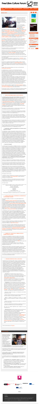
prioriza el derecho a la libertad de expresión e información (13, 32)
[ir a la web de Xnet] (19, 379)
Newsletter (32, 48)
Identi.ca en (33, 41)
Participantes (26, 8)
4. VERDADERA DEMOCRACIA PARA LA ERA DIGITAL (13, 258)
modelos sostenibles (12, 52)
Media (31, 8)
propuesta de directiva (12, 208)
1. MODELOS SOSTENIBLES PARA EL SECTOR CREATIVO (13, 95)
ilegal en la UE (23, 30)
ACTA (23, 27)
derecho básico (7, 30)
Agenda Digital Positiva (18, 62)
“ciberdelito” (21, 58)
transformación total (5, 85)
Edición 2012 (4, 12)
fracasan (17, 35)
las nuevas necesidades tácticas (7, 86)
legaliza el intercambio (10, 31)
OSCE (12, 289)
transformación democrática (6, 68)
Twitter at (33, 42)
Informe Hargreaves (11, 33)
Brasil (8, 207)
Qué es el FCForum (8, 8)
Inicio (2, 8)
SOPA (18, 28)
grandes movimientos (19, 84)
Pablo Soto (8, 34)
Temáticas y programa (17, 8)
